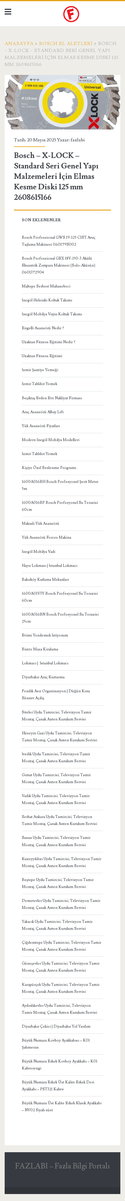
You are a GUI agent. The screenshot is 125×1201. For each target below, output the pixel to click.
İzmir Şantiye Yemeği (40, 370)
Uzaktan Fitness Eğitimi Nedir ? (48, 342)
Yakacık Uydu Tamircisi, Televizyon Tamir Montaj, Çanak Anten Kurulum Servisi (57, 925)
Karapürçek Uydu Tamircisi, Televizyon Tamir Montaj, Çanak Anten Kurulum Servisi (60, 988)
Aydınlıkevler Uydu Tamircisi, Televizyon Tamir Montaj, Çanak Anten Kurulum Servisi (59, 1009)
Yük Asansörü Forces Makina (46, 537)
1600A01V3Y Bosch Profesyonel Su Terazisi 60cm (60, 597)
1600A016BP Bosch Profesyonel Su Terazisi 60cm (60, 506)
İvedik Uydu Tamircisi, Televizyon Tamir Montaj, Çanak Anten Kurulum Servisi (56, 757)
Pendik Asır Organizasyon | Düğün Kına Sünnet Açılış (56, 694)
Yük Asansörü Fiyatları (41, 426)
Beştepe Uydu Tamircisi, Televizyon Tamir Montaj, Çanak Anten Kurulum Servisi (58, 883)
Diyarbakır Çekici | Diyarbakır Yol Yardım (56, 1026)
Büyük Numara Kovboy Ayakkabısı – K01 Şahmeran (56, 1044)
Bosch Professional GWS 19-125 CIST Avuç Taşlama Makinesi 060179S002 (58, 241)
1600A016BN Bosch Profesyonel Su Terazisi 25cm (60, 618)
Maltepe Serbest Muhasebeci (46, 286)
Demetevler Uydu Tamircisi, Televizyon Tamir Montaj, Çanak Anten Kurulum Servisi (61, 904)
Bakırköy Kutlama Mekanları (45, 579)
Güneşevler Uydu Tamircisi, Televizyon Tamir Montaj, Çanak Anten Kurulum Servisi (60, 967)
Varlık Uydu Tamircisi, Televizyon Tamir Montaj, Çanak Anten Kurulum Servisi (56, 799)
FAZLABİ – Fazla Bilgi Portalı (62, 1166)
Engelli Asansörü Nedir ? (43, 328)
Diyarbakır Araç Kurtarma (43, 677)
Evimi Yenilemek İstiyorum (45, 635)
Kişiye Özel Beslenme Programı (49, 467)
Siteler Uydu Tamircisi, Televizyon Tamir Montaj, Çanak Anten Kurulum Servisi (56, 716)
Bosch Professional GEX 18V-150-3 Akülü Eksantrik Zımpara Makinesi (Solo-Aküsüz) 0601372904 (58, 265)
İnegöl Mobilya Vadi (38, 551)
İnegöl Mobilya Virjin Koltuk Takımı (52, 314)
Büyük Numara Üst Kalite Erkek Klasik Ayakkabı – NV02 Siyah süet (61, 1106)
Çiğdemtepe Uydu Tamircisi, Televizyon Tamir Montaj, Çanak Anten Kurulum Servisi (61, 946)
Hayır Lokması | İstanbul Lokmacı (49, 565)
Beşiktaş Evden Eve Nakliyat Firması (52, 398)
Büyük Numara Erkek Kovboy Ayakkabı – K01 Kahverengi (59, 1065)
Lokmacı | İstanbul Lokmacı (45, 663)
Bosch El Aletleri (66, 43)
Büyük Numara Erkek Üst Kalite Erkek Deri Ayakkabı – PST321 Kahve (58, 1086)
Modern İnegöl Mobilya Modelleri (50, 440)
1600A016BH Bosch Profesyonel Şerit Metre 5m (60, 485)
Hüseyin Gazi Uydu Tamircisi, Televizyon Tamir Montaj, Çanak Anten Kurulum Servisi (59, 736)
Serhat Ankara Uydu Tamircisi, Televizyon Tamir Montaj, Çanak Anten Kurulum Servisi (59, 820)
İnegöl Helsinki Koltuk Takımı (47, 300)
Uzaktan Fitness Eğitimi (42, 356)
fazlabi (78, 140)
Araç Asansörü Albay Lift (43, 412)
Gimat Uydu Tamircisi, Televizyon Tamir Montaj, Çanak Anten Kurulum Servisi (56, 778)
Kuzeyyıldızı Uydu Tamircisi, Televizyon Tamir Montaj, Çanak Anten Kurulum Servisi (61, 862)
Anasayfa (19, 43)
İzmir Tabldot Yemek (39, 384)
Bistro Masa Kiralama (40, 649)
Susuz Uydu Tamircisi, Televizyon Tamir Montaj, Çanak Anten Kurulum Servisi (56, 841)
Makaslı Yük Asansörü (40, 523)
